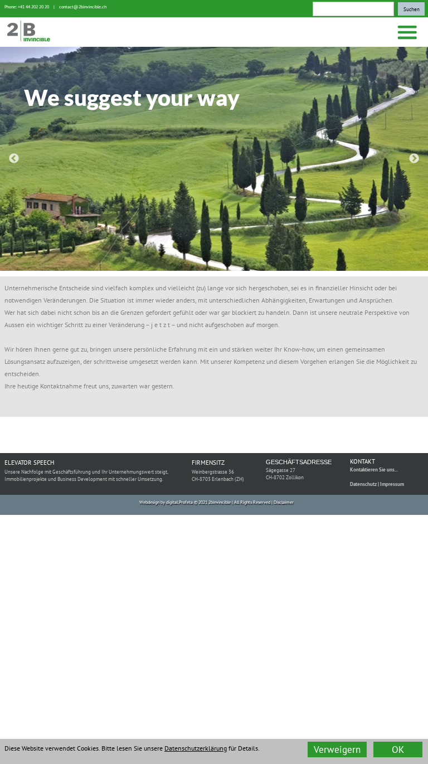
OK (398, 749)
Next (414, 158)
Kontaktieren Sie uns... (374, 469)
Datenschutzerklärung (195, 748)
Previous (14, 158)
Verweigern (337, 749)
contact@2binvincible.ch (82, 6)
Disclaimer (284, 502)
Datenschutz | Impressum (377, 484)
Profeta (186, 502)
